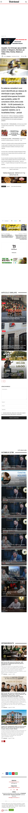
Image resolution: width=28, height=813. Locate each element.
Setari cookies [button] (5, 810)
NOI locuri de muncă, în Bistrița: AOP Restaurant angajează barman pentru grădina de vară (12, 663)
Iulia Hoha (5, 468)
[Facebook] (7, 773)
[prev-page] (2, 381)
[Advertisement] (14, 19)
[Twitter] (10, 773)
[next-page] (4, 381)
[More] (19, 221)
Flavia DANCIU (6, 563)
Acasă (2, 36)
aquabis (8, 186)
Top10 (3, 303)
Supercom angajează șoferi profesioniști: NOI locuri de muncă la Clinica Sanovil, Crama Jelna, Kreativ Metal (13, 728)
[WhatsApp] (16, 773)
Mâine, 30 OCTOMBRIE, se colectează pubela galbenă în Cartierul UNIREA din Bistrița (7, 236)
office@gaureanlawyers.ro (14, 797)
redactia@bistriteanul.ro (14, 781)
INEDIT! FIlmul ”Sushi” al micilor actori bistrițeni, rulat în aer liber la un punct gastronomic (12, 375)
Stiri (5, 36)
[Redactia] (2, 56)
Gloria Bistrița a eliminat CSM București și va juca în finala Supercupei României (13, 318)
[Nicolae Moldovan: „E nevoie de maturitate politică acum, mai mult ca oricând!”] (14, 557)
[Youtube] (17, 790)
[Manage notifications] (2, 810)
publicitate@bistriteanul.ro (14, 787)
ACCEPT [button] (11, 809)
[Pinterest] (13, 773)
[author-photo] (2, 674)
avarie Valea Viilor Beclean (16, 186)
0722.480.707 (14, 783)
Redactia (9, 56)
